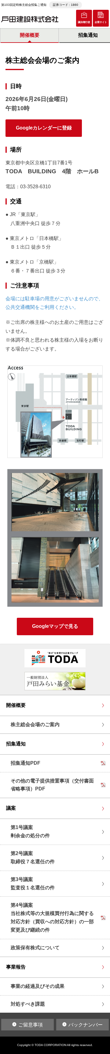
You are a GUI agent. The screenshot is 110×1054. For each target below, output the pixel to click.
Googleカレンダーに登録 (44, 127)
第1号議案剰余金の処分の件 (30, 831)
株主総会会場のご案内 (35, 724)
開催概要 (29, 35)
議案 (11, 808)
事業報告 (16, 967)
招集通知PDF (25, 763)
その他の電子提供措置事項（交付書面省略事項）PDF (52, 785)
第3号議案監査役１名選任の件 (33, 883)
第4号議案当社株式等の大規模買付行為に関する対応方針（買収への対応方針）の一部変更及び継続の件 (52, 917)
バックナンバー (85, 1024)
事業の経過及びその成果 (37, 986)
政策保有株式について (35, 947)
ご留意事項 (30, 1024)
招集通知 (16, 743)
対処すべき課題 (28, 1004)
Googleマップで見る (55, 626)
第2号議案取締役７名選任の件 (33, 857)
